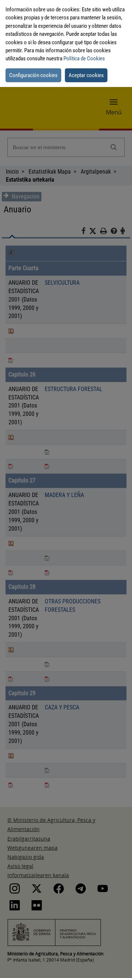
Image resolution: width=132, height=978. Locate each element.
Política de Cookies (84, 58)
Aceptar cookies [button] (86, 75)
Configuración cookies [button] (33, 75)
